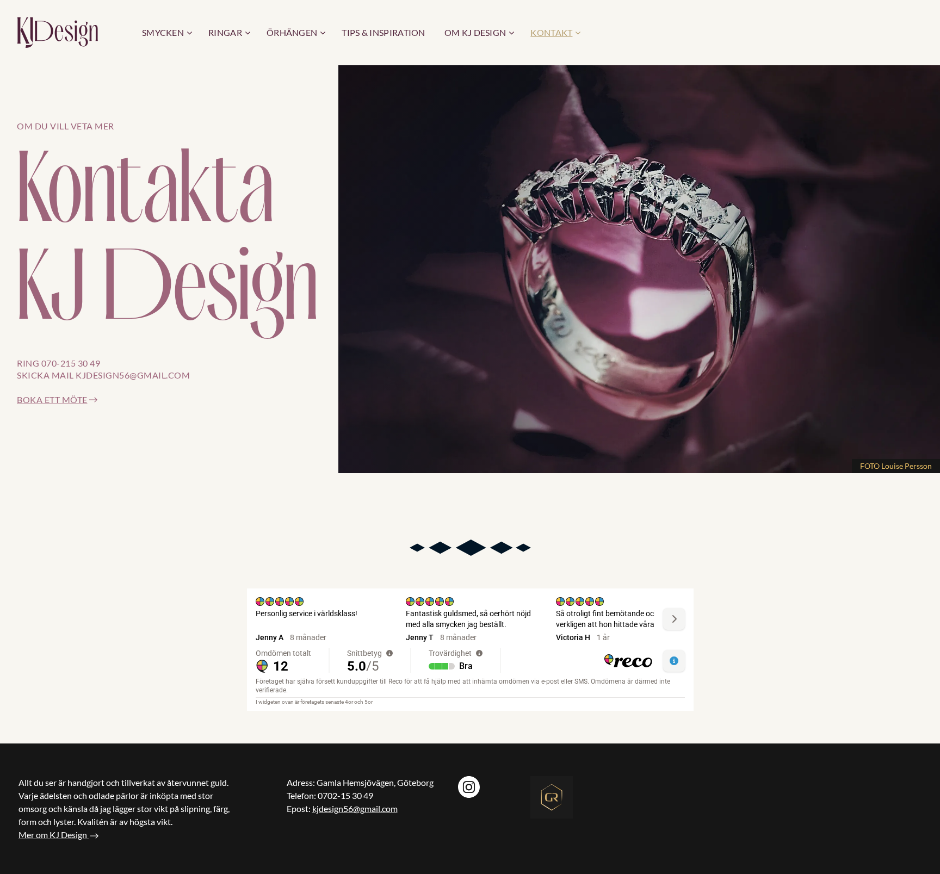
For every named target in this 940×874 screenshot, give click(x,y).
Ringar (225, 32)
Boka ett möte (52, 399)
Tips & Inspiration (383, 32)
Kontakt (551, 32)
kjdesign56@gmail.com (355, 808)
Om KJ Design (475, 32)
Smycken (163, 32)
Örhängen (292, 32)
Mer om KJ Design (52, 834)
